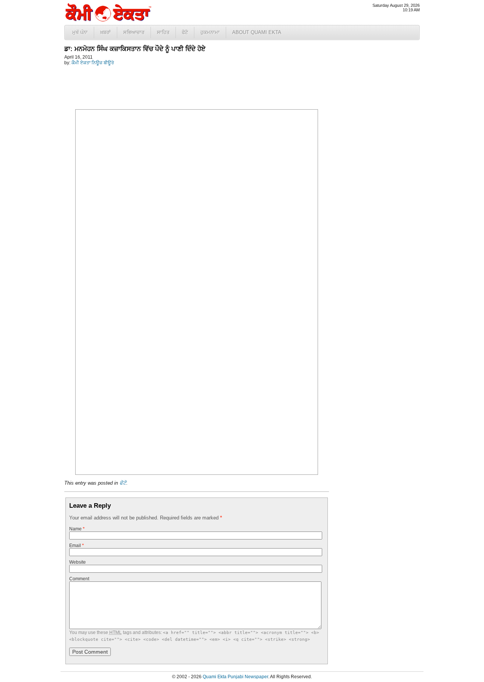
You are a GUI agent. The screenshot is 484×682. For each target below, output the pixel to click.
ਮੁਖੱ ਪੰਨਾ (80, 32)
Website (77, 562)
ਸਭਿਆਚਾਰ (133, 32)
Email (76, 545)
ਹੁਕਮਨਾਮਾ (210, 32)
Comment (79, 578)
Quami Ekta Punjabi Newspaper (235, 676)
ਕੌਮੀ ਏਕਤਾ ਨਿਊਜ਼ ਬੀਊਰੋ (92, 62)
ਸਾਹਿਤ (163, 32)
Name (77, 529)
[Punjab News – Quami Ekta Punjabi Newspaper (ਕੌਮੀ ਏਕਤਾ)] (107, 20)
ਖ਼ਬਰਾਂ (105, 32)
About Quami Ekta (256, 32)
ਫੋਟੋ (185, 32)
